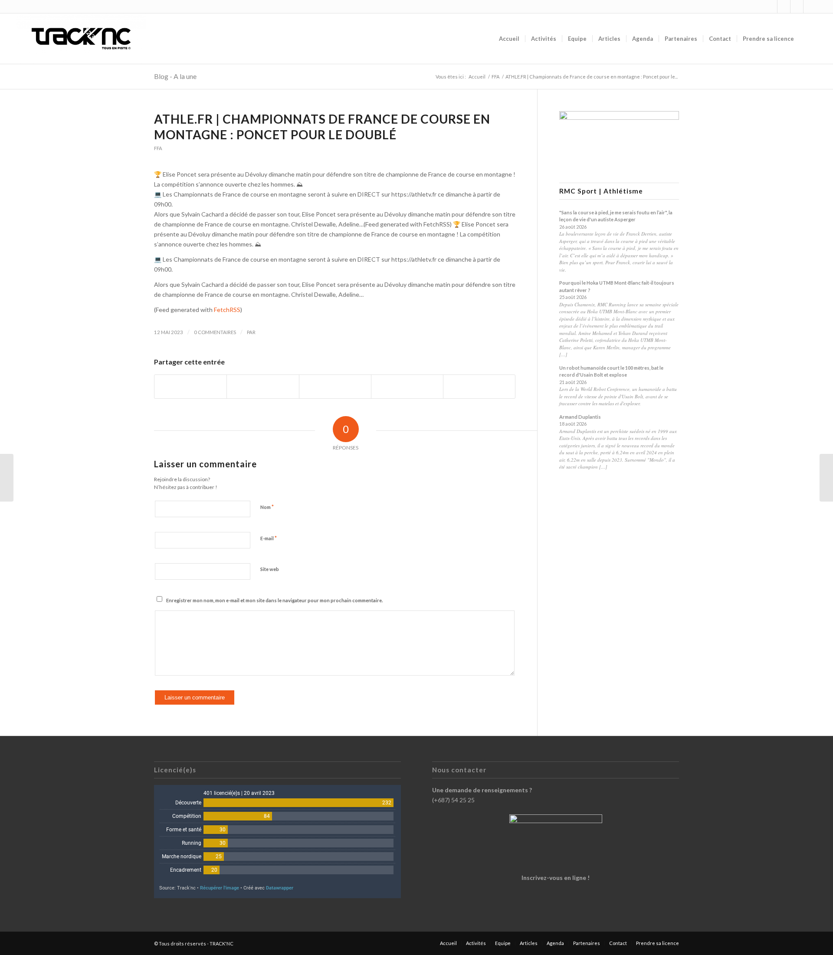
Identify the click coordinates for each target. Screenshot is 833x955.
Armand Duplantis (580, 417)
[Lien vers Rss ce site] (796, 6)
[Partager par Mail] (479, 386)
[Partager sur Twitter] (262, 386)
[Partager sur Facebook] (190, 386)
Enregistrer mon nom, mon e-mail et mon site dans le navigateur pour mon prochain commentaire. (274, 600)
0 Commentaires (215, 332)
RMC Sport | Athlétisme (601, 191)
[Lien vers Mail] (810, 6)
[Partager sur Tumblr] (407, 386)
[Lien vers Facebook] (783, 6)
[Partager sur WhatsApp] (335, 386)
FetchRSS (227, 309)
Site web (269, 569)
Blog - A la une (175, 76)
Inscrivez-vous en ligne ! (555, 877)
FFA (158, 148)
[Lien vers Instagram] (770, 6)
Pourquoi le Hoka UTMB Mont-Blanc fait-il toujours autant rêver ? (616, 286)
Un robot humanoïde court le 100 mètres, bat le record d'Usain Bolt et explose (611, 371)
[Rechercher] (808, 38)
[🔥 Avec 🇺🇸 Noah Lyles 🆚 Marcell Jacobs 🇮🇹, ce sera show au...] (6, 478)
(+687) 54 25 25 (453, 800)
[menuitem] (509, 38)
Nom (267, 506)
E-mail (268, 538)
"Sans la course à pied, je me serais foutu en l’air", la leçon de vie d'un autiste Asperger (615, 216)
